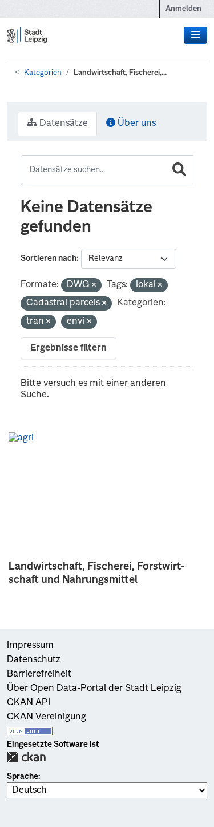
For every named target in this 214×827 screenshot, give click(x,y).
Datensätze (62, 123)
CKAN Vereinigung (46, 717)
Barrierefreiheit (39, 674)
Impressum (30, 645)
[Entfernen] (94, 286)
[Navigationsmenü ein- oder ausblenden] (195, 35)
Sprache (22, 777)
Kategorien (43, 73)
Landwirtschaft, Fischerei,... (120, 73)
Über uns (135, 123)
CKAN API (28, 702)
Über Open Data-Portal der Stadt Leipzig (94, 688)
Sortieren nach (48, 259)
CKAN (26, 757)
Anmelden (183, 9)
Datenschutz (33, 660)
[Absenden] (179, 170)
